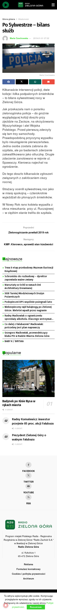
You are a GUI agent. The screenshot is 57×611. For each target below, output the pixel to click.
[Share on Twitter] (22, 81)
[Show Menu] (53, 4)
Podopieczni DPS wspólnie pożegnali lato (28, 302)
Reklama (28, 564)
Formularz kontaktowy (28, 569)
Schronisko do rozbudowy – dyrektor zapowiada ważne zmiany (26, 278)
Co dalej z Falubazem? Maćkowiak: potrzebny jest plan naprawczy (24, 326)
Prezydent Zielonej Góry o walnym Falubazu (29, 437)
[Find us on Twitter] (28, 475)
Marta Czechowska (19, 38)
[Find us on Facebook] (28, 465)
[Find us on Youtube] (28, 486)
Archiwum (28, 578)
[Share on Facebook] (8, 81)
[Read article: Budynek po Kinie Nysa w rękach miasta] (28, 378)
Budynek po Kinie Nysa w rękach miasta (18, 403)
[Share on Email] (48, 81)
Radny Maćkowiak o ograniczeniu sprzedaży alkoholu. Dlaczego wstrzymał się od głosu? (28, 317)
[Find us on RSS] (28, 497)
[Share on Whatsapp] (35, 81)
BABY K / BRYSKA (14, 341)
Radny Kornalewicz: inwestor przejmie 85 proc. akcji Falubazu (33, 421)
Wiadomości (23, 19)
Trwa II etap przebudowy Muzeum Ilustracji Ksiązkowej (29, 269)
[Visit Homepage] (30, 5)
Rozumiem (36, 606)
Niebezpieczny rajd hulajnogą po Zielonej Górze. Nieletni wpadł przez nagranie (28, 309)
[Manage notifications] (5, 605)
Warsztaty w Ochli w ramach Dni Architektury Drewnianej (23, 286)
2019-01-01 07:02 (41, 38)
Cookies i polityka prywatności (28, 573)
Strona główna (8, 19)
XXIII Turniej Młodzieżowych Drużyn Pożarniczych (24, 295)
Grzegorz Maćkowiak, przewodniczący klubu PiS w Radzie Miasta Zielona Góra (27, 334)
